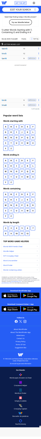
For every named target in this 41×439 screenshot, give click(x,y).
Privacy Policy (20, 341)
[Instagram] (25, 322)
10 (16, 233)
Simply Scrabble (20, 401)
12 (27, 233)
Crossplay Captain (20, 409)
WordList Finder (20, 393)
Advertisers (20, 335)
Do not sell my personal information (20, 364)
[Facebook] (16, 322)
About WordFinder (20, 329)
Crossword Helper (20, 385)
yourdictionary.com (16, 281)
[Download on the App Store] (11, 296)
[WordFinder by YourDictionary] (4, 3)
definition (32, 58)
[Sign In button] (34, 3)
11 (22, 233)
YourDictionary (20, 424)
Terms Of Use (20, 344)
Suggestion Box (20, 348)
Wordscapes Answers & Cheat (20, 378)
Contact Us (20, 338)
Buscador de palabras (20, 416)
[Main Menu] (38, 3)
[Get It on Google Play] (30, 296)
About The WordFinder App (20, 332)
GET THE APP (21, 3)
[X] (20, 322)
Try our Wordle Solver (21, 22)
